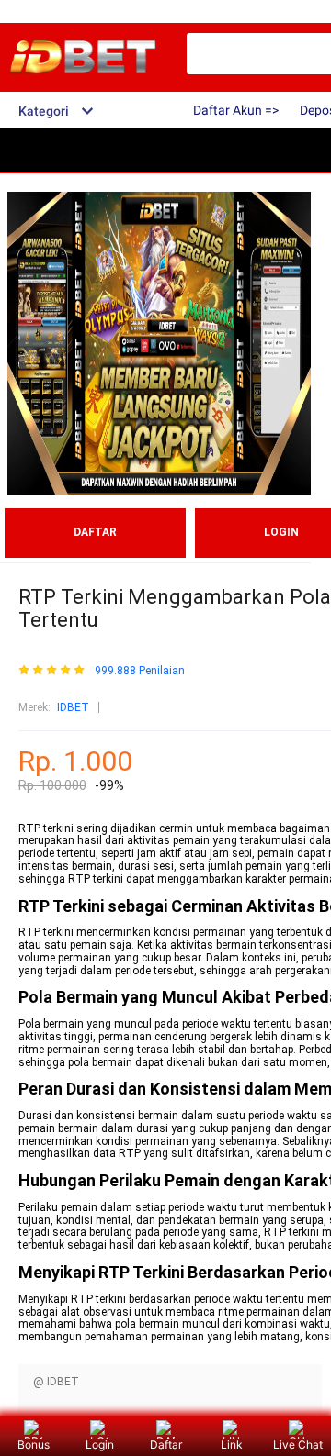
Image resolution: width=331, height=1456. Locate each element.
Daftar (166, 1444)
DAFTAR (95, 532)
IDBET (73, 707)
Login (100, 1444)
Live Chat (298, 1444)
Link (232, 1444)
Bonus (33, 1444)
